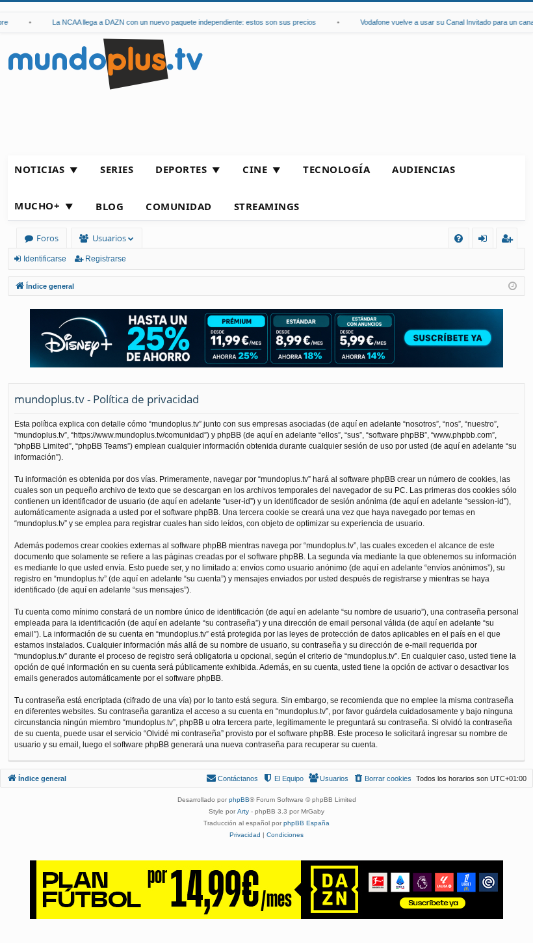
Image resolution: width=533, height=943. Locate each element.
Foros (47, 238)
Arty (243, 811)
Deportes (181, 169)
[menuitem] (458, 238)
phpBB (239, 799)
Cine (254, 169)
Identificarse (44, 258)
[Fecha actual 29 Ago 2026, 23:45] (512, 286)
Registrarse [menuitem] (509, 240)
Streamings (267, 206)
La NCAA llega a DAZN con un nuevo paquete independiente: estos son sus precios (178, 22)
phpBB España (306, 823)
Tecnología (336, 169)
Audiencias (423, 169)
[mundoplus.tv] (105, 63)
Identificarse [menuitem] (485, 240)
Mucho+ (37, 205)
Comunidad (179, 206)
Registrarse (105, 258)
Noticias (39, 169)
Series (116, 169)
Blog (110, 206)
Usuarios (109, 238)
